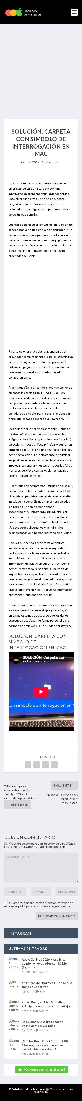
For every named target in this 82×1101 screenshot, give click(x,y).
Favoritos (42, 1010)
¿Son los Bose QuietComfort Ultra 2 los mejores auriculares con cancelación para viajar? (47, 1045)
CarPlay (43, 971)
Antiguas (48, 162)
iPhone (41, 991)
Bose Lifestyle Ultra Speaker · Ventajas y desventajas (43, 1024)
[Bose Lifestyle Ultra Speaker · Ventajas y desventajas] (14, 1024)
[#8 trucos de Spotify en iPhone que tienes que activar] (14, 985)
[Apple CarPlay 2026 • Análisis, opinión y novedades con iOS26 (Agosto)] (14, 962)
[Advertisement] (41, 67)
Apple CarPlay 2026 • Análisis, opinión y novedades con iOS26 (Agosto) (44, 963)
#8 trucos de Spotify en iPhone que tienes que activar (47, 985)
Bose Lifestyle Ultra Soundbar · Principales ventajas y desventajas (46, 1004)
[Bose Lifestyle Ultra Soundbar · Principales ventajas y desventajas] (14, 1005)
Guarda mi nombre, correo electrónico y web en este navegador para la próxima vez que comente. (38, 904)
